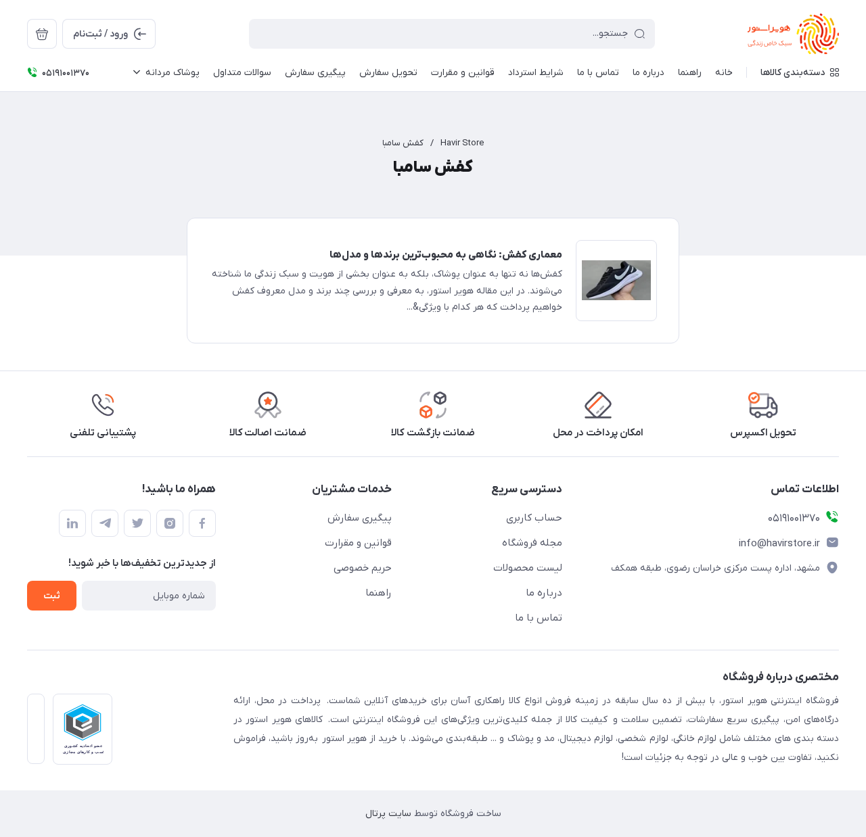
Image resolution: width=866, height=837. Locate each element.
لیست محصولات (527, 568)
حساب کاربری (534, 518)
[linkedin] (72, 523)
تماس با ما (538, 618)
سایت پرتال (388, 813)
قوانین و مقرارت (358, 543)
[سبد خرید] (42, 34)
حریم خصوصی (363, 568)
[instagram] (169, 523)
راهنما (378, 593)
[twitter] (137, 523)
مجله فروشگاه (532, 543)
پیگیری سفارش (359, 518)
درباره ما (544, 593)
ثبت (51, 596)
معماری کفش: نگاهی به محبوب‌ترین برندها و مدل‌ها (445, 255)
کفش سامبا (403, 143)
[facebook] (202, 523)
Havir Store (462, 143)
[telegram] (104, 523)
